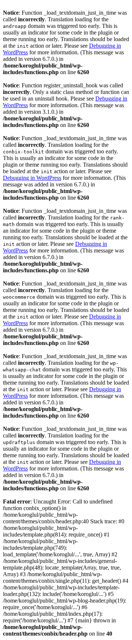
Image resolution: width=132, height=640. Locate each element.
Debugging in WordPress (32, 178)
